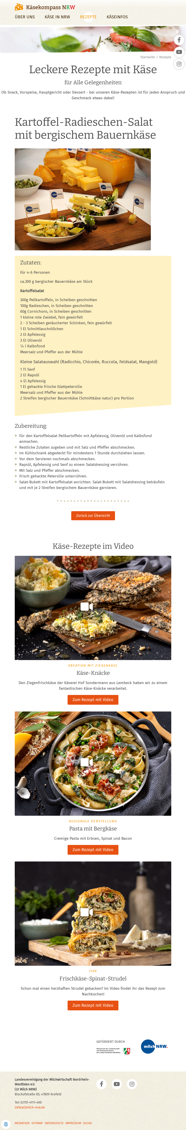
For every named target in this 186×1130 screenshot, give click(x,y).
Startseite (147, 57)
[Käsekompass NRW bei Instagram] (132, 1084)
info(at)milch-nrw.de (30, 1107)
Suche (87, 1123)
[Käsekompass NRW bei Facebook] (101, 1084)
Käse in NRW (57, 16)
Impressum (73, 1123)
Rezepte (88, 16)
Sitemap (37, 1123)
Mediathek (22, 1123)
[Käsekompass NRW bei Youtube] (117, 1084)
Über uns (25, 16)
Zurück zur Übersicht (93, 515)
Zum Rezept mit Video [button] (93, 699)
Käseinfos (117, 16)
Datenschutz (54, 1123)
